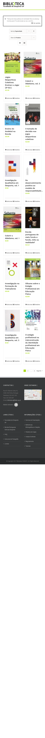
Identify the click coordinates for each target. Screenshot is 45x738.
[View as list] (24, 43)
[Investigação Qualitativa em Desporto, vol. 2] (12, 321)
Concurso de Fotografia (11, 439)
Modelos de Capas (31, 432)
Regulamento (30, 441)
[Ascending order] (34, 31)
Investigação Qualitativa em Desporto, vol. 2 (12, 337)
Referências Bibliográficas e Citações (33, 426)
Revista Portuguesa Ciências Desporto (10, 428)
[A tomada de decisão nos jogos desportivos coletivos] (33, 114)
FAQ (6, 434)
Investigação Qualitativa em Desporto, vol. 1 (12, 183)
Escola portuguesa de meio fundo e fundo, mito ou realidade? (32, 237)
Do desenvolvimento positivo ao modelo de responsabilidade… (34, 185)
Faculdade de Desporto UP (11, 421)
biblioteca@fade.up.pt (14, 400)
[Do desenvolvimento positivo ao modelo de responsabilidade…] (33, 166)
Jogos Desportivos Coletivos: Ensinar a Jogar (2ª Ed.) (12, 82)
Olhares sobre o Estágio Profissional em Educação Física (32, 288)
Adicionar (9, 98)
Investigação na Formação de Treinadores (12, 286)
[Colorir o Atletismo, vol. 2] (33, 65)
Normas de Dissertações (33, 420)
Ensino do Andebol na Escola (10, 131)
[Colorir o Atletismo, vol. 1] (12, 219)
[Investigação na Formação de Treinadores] (12, 269)
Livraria (7, 444)
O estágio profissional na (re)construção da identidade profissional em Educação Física (32, 343)
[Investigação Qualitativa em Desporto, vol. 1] (12, 166)
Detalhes (17, 98)
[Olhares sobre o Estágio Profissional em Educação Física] (33, 269)
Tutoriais (28, 446)
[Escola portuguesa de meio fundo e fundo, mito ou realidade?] (33, 218)
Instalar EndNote (30, 437)
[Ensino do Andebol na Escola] (12, 114)
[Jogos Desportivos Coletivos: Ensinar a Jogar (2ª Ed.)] (12, 63)
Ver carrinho (36, 23)
